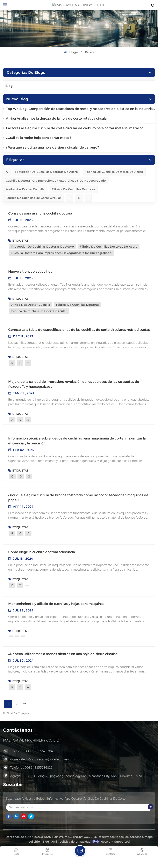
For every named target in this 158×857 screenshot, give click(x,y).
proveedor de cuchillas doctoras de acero (46, 172)
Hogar (74, 52)
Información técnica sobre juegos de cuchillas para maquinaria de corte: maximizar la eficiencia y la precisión (77, 440)
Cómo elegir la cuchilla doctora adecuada (41, 552)
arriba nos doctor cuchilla (25, 189)
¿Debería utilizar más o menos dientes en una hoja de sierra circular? (63, 654)
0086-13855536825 (38, 767)
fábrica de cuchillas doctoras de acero (114, 172)
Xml (54, 841)
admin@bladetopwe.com (57, 759)
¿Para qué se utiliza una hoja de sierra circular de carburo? (52, 147)
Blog (9, 86)
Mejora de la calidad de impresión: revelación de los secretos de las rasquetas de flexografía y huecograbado (73, 384)
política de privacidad (75, 841)
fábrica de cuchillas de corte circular (33, 198)
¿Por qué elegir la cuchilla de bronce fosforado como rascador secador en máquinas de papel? (78, 497)
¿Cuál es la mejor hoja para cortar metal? (38, 138)
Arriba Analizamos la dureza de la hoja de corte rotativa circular (57, 118)
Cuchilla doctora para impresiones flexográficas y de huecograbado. (56, 180)
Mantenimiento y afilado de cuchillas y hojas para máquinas (56, 604)
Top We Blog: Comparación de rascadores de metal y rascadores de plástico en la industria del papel (80, 109)
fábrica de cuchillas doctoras (73, 189)
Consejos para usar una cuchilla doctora (40, 213)
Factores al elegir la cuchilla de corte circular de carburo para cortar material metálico (74, 128)
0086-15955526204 (39, 751)
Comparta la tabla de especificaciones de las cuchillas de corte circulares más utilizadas (79, 330)
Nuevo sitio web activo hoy (30, 271)
